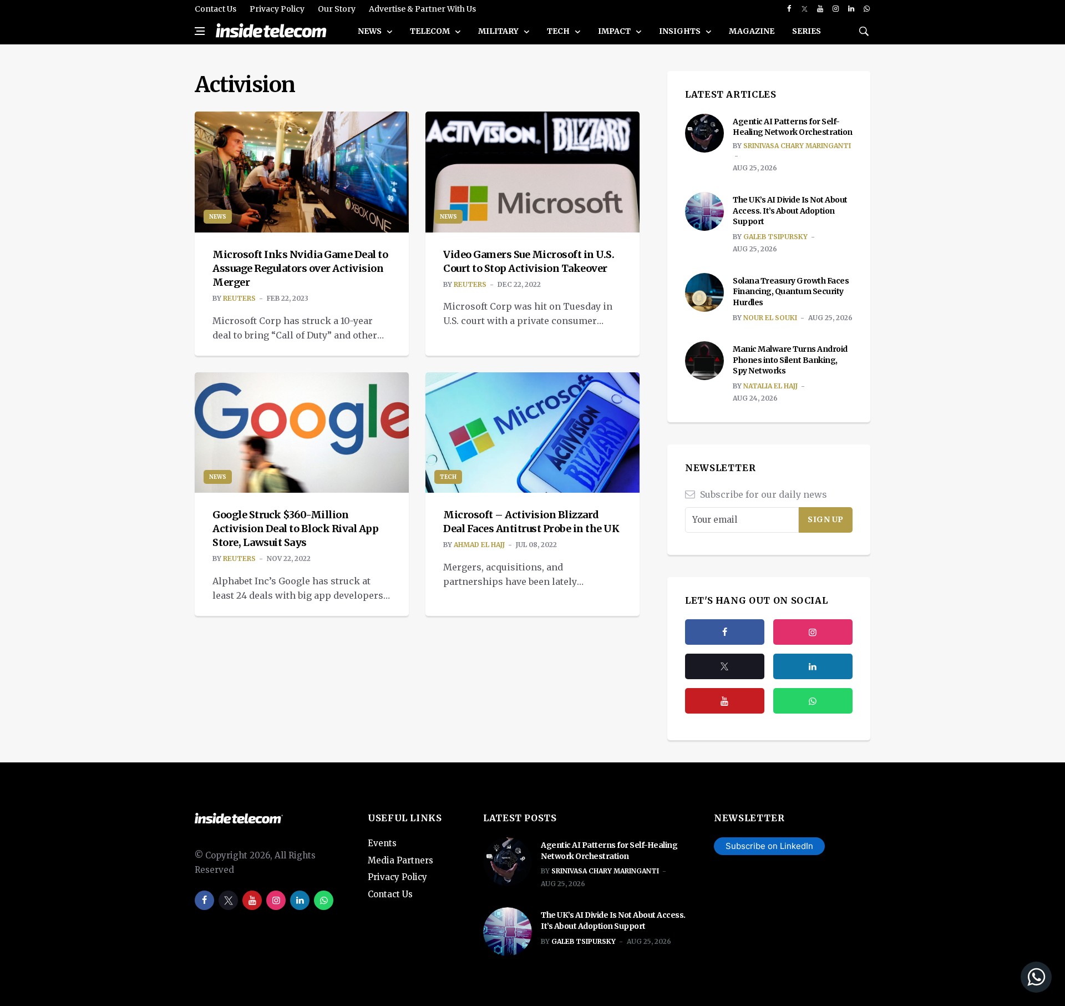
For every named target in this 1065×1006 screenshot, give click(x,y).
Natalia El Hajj (770, 386)
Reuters (239, 298)
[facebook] (789, 9)
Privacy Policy (277, 9)
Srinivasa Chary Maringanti (797, 145)
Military (499, 31)
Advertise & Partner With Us (422, 9)
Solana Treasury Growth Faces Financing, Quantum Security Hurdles (791, 291)
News (370, 31)
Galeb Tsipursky (775, 236)
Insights (680, 31)
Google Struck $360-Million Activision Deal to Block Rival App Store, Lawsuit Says (295, 528)
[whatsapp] (866, 9)
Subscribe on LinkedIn (769, 846)
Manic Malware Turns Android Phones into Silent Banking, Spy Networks (790, 360)
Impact (615, 31)
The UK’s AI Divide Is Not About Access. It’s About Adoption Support (790, 210)
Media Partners (400, 860)
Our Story (337, 9)
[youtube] (820, 9)
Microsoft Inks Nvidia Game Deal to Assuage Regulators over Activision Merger (300, 268)
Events (382, 843)
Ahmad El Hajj (479, 544)
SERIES (806, 31)
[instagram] (835, 9)
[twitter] (804, 9)
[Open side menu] (200, 31)
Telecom (431, 31)
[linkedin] (851, 9)
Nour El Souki (770, 318)
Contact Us (215, 9)
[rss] (813, 666)
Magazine (751, 31)
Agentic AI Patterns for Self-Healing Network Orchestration (793, 127)
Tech (559, 31)
